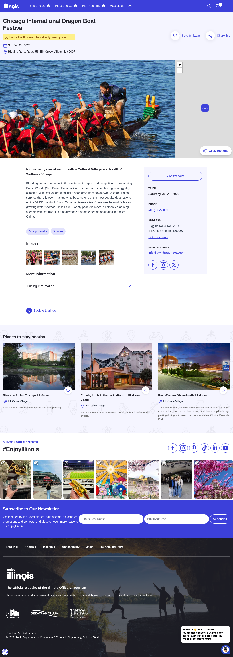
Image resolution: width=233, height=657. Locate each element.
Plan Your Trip (91, 5)
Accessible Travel (121, 5)
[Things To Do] (48, 6)
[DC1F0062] (88, 257)
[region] (209, 6)
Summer (58, 231)
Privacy (107, 594)
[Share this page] (210, 35)
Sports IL (31, 546)
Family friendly (38, 231)
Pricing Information (40, 286)
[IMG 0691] (106, 257)
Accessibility (71, 546)
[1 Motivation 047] (52, 257)
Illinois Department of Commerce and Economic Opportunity (40, 594)
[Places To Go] (75, 6)
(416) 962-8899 (158, 210)
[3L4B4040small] (70, 257)
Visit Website (175, 176)
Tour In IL (12, 546)
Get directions (158, 237)
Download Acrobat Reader (21, 633)
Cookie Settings (143, 594)
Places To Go (63, 5)
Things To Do (37, 5)
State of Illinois (89, 594)
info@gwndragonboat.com (166, 252)
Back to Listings (44, 310)
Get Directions (218, 150)
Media (89, 546)
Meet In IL (49, 546)
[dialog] (5, 652)
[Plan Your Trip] (103, 6)
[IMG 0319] (34, 257)
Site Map (123, 594)
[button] (205, 108)
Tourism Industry (111, 546)
